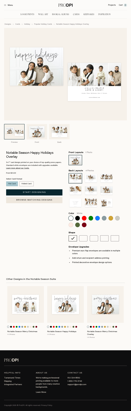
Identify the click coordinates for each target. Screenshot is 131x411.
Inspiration (104, 14)
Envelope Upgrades (79, 247)
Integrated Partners (13, 385)
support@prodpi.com (77, 385)
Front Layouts (80, 152)
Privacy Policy (46, 405)
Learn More (41, 392)
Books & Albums (60, 14)
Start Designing (34, 192)
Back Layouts (81, 171)
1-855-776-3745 (75, 381)
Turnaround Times (12, 378)
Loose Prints (27, 14)
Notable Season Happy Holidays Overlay (72, 24)
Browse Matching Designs (34, 200)
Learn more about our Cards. (17, 168)
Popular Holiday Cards (43, 24)
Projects (112, 5)
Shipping (8, 381)
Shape (72, 233)
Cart (122, 5)
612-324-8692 (74, 378)
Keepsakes (89, 14)
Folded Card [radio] (26, 184)
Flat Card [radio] (12, 184)
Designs (8, 24)
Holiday (27, 24)
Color (75, 213)
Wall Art (43, 14)
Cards (76, 14)
